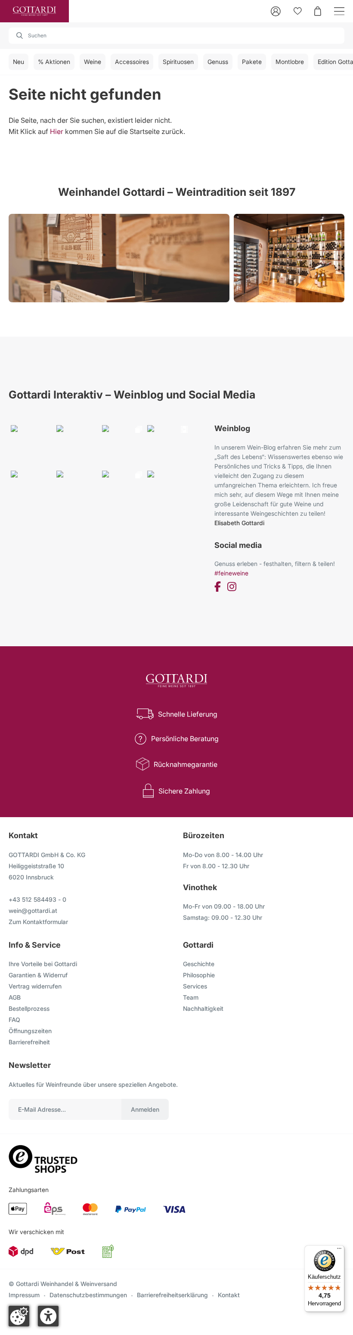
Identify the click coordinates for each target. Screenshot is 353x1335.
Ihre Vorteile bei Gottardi (43, 963)
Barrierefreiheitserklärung (172, 1295)
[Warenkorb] (317, 11)
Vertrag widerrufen (35, 986)
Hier (56, 131)
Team (190, 997)
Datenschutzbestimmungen (88, 1295)
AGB (15, 997)
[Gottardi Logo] (34, 11)
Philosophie (199, 975)
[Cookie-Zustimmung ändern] (19, 1316)
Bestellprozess (29, 1008)
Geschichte (198, 963)
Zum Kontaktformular (38, 921)
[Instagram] (231, 588)
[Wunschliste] (298, 11)
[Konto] (276, 11)
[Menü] (339, 1250)
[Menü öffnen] (339, 11)
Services (195, 986)
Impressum (24, 1295)
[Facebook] (217, 588)
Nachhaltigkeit (203, 1008)
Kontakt (229, 1295)
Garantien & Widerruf (38, 975)
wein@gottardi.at (33, 910)
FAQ (14, 1019)
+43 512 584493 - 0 (37, 899)
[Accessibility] (48, 1316)
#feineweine (231, 573)
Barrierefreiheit (29, 1042)
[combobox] (176, 35)
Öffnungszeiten (30, 1030)
